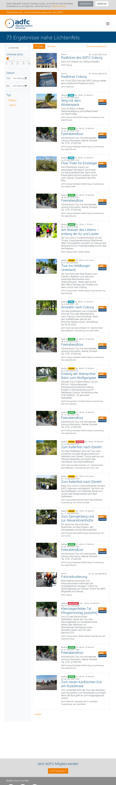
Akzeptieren (85, 3)
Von (7, 78)
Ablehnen (102, 3)
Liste (40, 46)
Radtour (13, 100)
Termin (12, 105)
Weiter (38, 714)
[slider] (11, 58)
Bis (7, 86)
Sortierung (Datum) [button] (96, 46)
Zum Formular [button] (57, 771)
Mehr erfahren (59, 6)
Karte (53, 46)
